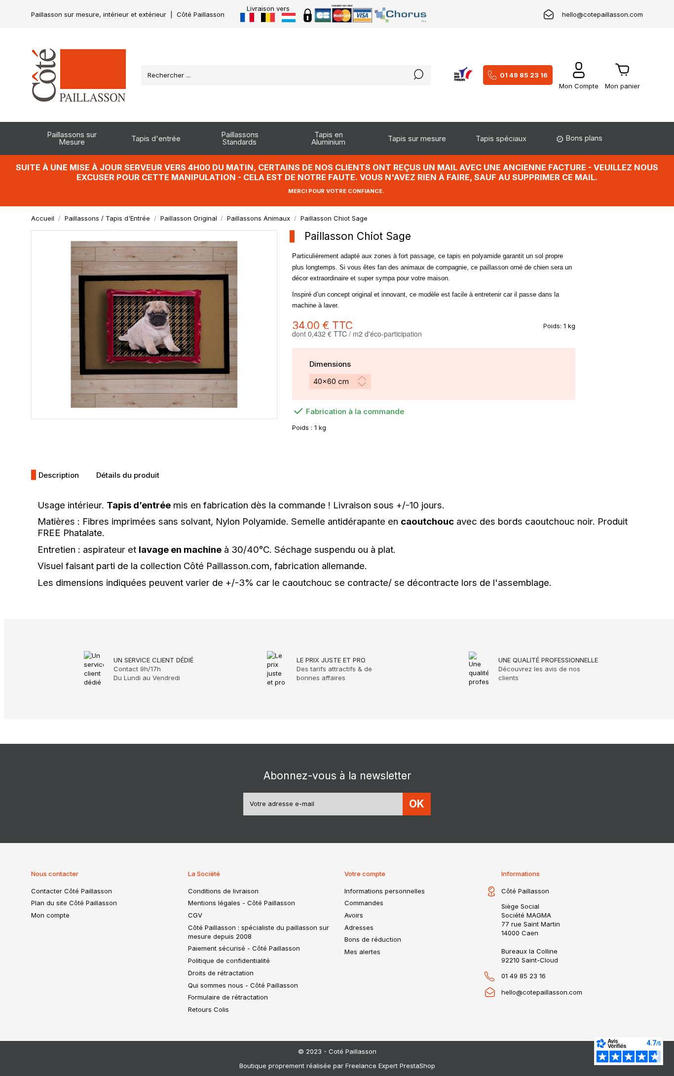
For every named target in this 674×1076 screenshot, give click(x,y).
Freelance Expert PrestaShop (390, 1066)
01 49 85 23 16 (524, 75)
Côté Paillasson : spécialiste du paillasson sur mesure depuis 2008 (258, 931)
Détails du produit (127, 475)
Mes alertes (362, 952)
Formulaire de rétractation (228, 997)
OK (416, 804)
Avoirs (353, 915)
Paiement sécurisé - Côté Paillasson (244, 948)
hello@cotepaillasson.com (602, 14)
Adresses (359, 927)
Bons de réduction (372, 939)
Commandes (363, 903)
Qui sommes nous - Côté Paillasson (243, 985)
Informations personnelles (384, 891)
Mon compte (50, 915)
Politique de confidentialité (229, 960)
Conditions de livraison (223, 891)
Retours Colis (208, 1009)
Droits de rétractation (221, 973)
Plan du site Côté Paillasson (74, 903)
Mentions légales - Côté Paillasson (241, 903)
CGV (195, 915)
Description (58, 475)
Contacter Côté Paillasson (71, 891)
